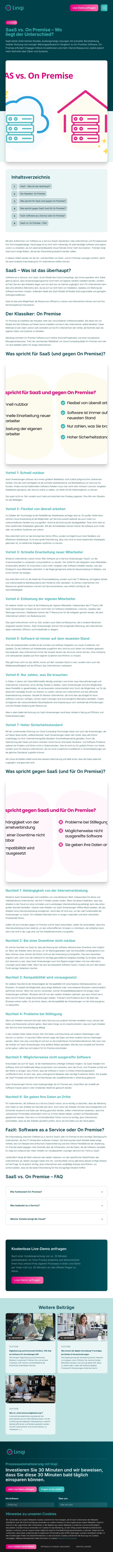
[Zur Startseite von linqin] (14, 7)
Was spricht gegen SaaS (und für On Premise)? (43, 208)
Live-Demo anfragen (84, 7)
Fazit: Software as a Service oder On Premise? (42, 215)
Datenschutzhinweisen (67, 1538)
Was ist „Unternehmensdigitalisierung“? (30, 1404)
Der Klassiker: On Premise (32, 193)
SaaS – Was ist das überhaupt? (35, 186)
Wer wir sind (66, 1504)
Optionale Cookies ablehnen (55, 1547)
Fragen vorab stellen (51, 1489)
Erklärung (12, 1504)
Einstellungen (83, 1547)
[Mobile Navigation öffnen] (104, 7)
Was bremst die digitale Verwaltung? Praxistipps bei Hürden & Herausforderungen (82, 1343)
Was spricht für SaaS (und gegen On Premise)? (43, 201)
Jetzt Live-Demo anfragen (21, 1489)
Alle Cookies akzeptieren (21, 1547)
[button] (56, 1192)
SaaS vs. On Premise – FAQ (33, 223)
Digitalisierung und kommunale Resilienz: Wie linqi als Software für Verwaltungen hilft (30, 1343)
